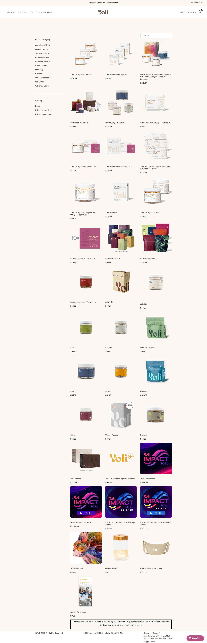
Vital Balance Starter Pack (116, 74)
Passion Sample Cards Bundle (83, 258)
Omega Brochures (78, 612)
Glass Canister (111, 568)
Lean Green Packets (148, 347)
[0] (199, 11)
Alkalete (143, 304)
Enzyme (108, 347)
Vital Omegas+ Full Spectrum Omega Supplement (82, 213)
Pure (72, 391)
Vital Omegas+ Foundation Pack (84, 166)
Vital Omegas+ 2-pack (149, 212)
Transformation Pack (79, 123)
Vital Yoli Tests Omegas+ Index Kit (155, 123)
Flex (72, 347)
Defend (143, 435)
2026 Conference (147, 479)
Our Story (11, 12)
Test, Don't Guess (44, 12)
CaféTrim (109, 302)
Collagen (144, 391)
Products (22, 12)
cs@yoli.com (149, 641)
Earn (32, 12)
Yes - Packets (75, 479)
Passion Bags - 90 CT (149, 258)
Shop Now (192, 12)
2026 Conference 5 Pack (80, 522)
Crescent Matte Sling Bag (151, 568)
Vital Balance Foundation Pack (118, 166)
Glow (72, 435)
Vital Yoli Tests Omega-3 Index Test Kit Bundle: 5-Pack (155, 167)
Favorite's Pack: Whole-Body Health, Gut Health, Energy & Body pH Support (155, 76)
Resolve (108, 391)
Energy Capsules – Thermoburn (83, 302)
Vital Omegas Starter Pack (81, 74)
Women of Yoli (76, 568)
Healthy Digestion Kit (114, 123)
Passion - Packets (112, 258)
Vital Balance (111, 212)
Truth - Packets (111, 435)
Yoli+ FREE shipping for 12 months (120, 479)
